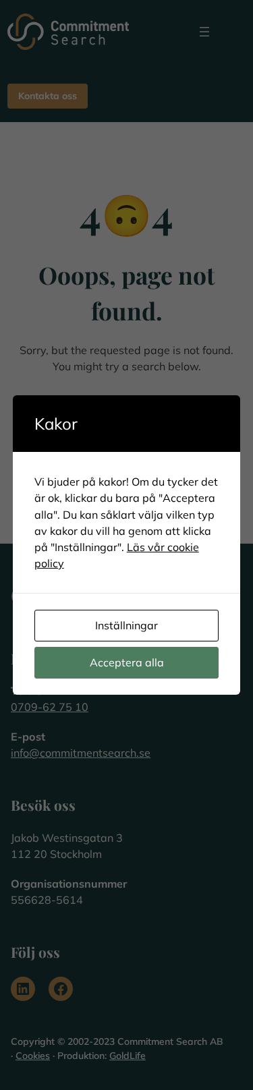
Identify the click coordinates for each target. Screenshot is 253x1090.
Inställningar (126, 625)
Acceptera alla (127, 662)
